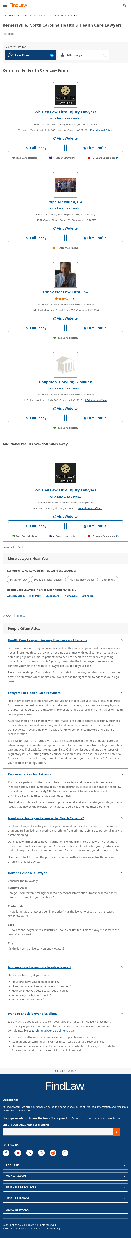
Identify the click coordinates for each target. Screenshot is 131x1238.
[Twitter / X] (29, 1153)
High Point (35, 595)
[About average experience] (117, 158)
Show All (7, 615)
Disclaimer (35, 1228)
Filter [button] (10, 33)
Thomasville (70, 595)
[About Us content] (124, 1165)
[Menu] (4, 5)
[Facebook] (6, 1153)
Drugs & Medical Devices (48, 579)
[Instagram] (41, 1153)
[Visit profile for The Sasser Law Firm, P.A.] (65, 274)
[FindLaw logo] (19, 5)
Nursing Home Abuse (82, 579)
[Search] (124, 5)
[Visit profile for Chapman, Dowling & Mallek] (65, 364)
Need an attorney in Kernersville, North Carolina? (46, 818)
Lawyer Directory (11, 15)
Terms (6, 1228)
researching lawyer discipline (46, 1030)
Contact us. (24, 1110)
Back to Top (67, 1070)
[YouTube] (17, 1153)
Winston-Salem (16, 595)
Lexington (88, 595)
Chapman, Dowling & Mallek (65, 381)
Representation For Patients (29, 774)
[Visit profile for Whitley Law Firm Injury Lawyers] (65, 94)
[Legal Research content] (124, 1198)
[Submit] (116, 1132)
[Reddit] (53, 1153)
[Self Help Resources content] (124, 1187)
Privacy (20, 1228)
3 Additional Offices (96, 400)
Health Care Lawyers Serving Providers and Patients (47, 640)
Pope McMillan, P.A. (65, 201)
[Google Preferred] (65, 1153)
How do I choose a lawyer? (28, 873)
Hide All (21, 615)
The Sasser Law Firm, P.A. (65, 291)
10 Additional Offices (101, 130)
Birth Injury (108, 579)
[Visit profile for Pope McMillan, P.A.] (65, 184)
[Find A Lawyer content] (124, 1176)
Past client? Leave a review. (65, 118)
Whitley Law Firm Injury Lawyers (65, 111)
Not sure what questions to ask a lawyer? (39, 967)
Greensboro (52, 595)
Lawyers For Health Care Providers (34, 693)
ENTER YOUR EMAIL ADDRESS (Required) (26, 1124)
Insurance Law (18, 579)
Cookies (52, 1228)
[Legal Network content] (124, 1209)
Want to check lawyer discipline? (32, 1014)
